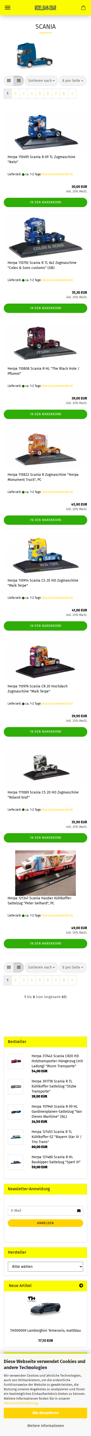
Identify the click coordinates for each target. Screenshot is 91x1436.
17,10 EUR (45, 1341)
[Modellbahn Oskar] (45, 7)
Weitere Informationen (45, 1426)
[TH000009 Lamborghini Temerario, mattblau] (45, 1308)
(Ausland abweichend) (57, 174)
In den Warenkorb (45, 202)
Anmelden (45, 1223)
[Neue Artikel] (81, 1286)
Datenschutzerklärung (20, 1403)
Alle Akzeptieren (45, 1413)
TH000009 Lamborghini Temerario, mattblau (45, 1330)
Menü (7, 7)
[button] (9, 81)
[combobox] (41, 81)
